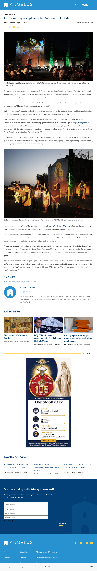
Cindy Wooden (8, 472)
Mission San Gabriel (30, 282)
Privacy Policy (34, 567)
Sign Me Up (8, 521)
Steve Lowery (9, 22)
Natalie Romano (39, 474)
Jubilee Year (19, 282)
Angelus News (21, 22)
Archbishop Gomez (9, 282)
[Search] (75, 4)
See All (86, 353)
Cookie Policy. (47, 567)
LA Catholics (9, 14)
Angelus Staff (8, 341)
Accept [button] (90, 566)
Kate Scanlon (38, 344)
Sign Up (63, 524)
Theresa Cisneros (69, 472)
